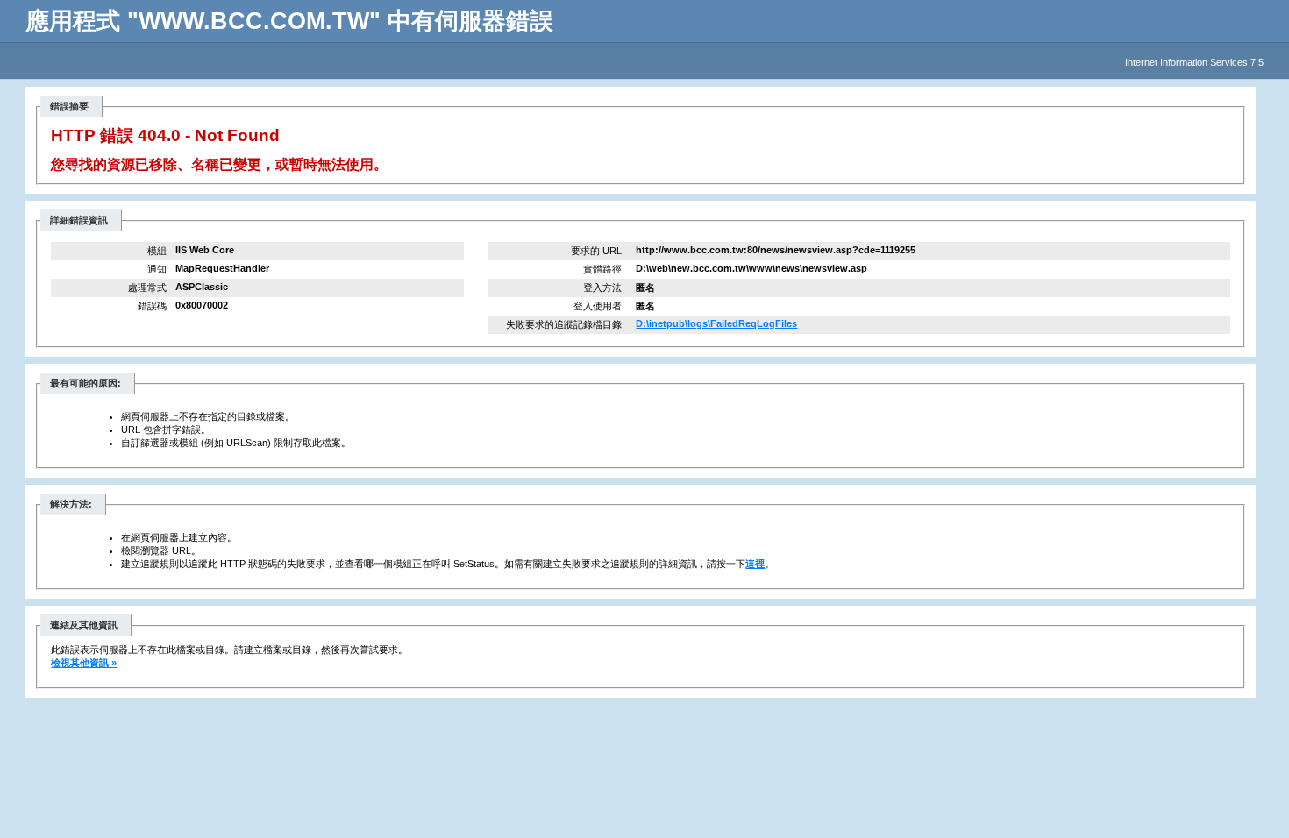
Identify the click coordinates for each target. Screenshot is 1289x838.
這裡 (755, 563)
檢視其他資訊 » (84, 662)
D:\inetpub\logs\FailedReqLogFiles (716, 323)
